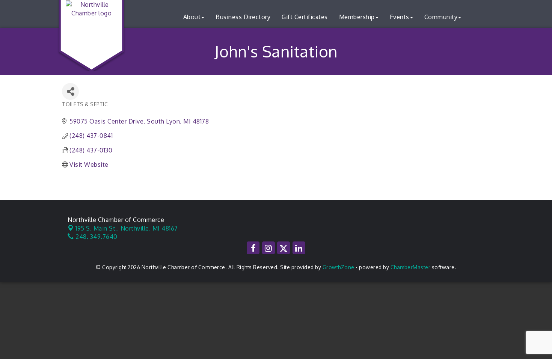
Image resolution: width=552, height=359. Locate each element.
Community (441, 17)
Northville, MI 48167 (126, 228)
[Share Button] (70, 91)
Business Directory (243, 17)
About (192, 17)
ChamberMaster (411, 267)
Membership (357, 17)
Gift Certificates (305, 17)
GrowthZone (338, 267)
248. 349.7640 (96, 236)
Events (399, 17)
